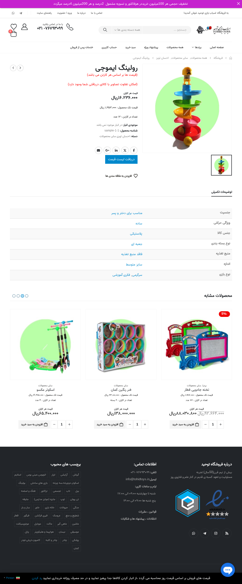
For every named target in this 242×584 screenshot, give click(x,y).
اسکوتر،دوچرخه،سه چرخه (66, 483)
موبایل (37, 524)
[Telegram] (20, 13)
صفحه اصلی (217, 47)
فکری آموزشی (121, 275)
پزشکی (75, 540)
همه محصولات (175, 47)
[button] (27, 296)
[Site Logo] (213, 30)
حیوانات (64, 507)
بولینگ (21, 483)
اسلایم (17, 475)
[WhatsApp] (13, 13)
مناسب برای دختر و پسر (126, 213)
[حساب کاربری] (24, 27)
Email (98, 150)
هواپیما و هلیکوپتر (44, 532)
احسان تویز (123, 136)
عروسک (56, 515)
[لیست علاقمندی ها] (13, 27)
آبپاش (76, 475)
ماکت (49, 524)
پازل (27, 532)
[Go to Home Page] (230, 58)
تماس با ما (96, 13)
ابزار (53, 475)
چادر (64, 540)
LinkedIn (116, 150)
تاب (68, 491)
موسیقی (74, 532)
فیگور (26, 515)
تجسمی (57, 491)
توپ (62, 499)
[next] (13, 68)
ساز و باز (25, 507)
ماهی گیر (62, 524)
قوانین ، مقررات (147, 511)
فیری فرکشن (41, 515)
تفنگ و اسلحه (28, 491)
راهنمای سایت (44, 13)
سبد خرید (130, 47)
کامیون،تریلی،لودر (30, 540)
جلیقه (25, 499)
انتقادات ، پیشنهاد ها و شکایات (138, 518)
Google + (107, 150)
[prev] (20, 68)
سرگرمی (137, 275)
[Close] (238, 3)
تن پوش (74, 499)
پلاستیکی (136, 233)
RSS (227, 533)
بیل (77, 491)
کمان (76, 548)
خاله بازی (49, 507)
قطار (16, 515)
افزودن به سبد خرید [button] (183, 424)
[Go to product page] (121, 344)
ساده (139, 223)
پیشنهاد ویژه (151, 47)
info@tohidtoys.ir (137, 479)
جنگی (76, 507)
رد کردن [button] (37, 578)
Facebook (134, 150)
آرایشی (64, 475)
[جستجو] (105, 30)
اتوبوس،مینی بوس (36, 475)
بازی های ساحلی (39, 483)
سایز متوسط (134, 264)
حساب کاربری (109, 47)
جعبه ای (136, 244)
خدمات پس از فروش (81, 47)
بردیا (205, 385)
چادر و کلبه (51, 540)
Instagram (215, 533)
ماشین (75, 524)
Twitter (125, 150)
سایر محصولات (107, 136)
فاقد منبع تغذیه (131, 254)
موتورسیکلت (22, 524)
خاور (37, 507)
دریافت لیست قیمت (121, 159)
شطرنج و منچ (72, 515)
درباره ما (81, 13)
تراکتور (44, 491)
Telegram (204, 533)
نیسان (62, 532)
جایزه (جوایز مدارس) (44, 499)
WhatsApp (193, 533)
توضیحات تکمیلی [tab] (221, 191)
